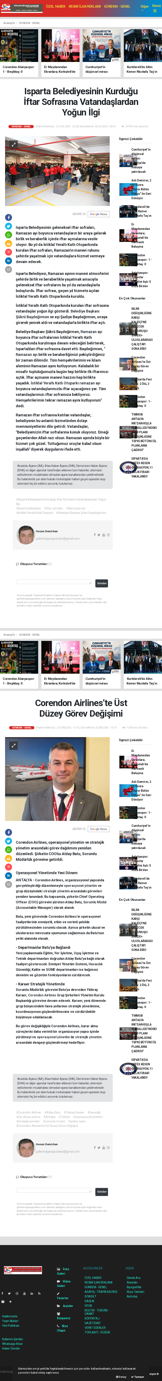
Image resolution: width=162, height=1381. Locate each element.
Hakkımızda (9, 1316)
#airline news (77, 1121)
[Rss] (41, 1293)
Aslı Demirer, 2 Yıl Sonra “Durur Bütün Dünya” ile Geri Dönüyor (141, 189)
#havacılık (94, 1112)
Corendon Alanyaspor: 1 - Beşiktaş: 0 (141, 260)
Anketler (132, 1282)
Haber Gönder (11, 1348)
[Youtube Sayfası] (26, 1293)
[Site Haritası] (4, 1301)
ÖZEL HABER (55, 6)
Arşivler (67, 1306)
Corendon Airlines (42, 995)
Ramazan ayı (91, 331)
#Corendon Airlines (28, 1112)
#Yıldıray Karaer (74, 1112)
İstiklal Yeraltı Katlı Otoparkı (55, 383)
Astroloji (132, 1296)
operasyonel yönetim (81, 886)
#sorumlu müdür (54, 1121)
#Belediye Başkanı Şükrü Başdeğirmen (81, 512)
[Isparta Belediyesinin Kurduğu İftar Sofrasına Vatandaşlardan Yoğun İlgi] (57, 171)
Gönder (102, 583)
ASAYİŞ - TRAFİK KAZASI (101, 1291)
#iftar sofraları (53, 508)
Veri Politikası (10, 1325)
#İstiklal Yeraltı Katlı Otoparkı (34, 512)
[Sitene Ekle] (12, 1301)
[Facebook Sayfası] (4, 1293)
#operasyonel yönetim (88, 1117)
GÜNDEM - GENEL (117, 6)
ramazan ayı (90, 383)
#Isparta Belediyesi (28, 508)
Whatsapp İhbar (12, 1343)
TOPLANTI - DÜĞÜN (97, 1332)
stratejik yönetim (57, 891)
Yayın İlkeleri (10, 1321)
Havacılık (96, 964)
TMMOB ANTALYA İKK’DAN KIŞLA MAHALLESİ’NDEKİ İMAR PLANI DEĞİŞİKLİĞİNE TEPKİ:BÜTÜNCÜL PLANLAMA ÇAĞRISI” (144, 432)
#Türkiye (64, 1117)
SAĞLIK (89, 1301)
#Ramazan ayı (75, 508)
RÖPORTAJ (92, 1318)
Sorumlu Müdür (95, 902)
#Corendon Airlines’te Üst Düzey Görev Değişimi (47, 1125)
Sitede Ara (133, 1278)
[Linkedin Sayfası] (33, 1293)
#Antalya (49, 1117)
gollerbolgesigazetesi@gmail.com (58, 538)
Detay (122, 1376)
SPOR (88, 1305)
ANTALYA (24, 880)
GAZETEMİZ (93, 1323)
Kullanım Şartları (12, 1339)
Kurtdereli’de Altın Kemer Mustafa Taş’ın (141, 211)
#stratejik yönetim (28, 1121)
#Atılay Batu (52, 1112)
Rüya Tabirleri (135, 1291)
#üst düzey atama (28, 1117)
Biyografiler (134, 1287)
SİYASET (90, 1296)
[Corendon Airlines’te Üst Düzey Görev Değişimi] (57, 778)
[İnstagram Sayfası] (19, 1293)
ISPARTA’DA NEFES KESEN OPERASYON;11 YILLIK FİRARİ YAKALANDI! (142, 467)
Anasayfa (9, 23)
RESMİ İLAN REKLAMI (85, 6)
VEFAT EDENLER (95, 1327)
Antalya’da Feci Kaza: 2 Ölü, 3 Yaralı (141, 384)
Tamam (139, 1376)
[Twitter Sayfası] (11, 1293)
